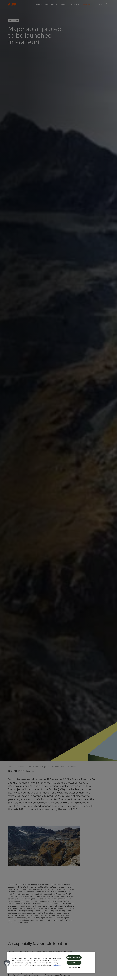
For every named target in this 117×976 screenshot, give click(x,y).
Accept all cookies (74, 957)
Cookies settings (74, 967)
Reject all (74, 962)
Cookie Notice (56, 965)
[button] (7, 963)
